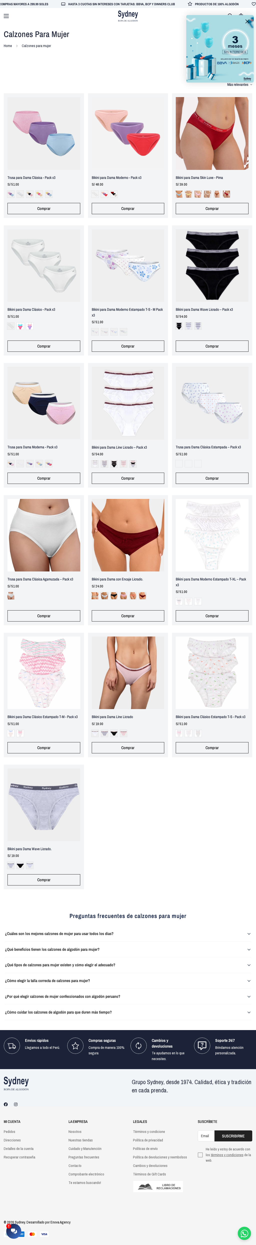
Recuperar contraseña (19, 1157)
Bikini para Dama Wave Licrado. (30, 848)
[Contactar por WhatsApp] (244, 1233)
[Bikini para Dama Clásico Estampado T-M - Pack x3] (44, 673)
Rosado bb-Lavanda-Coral (104, 194)
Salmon (133, 595)
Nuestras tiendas (80, 1140)
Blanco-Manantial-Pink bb (20, 326)
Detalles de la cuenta (19, 1148)
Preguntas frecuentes (83, 1157)
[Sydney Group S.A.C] (128, 16)
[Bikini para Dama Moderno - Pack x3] (128, 133)
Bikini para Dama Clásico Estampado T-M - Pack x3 (43, 716)
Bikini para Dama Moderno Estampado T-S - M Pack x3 (127, 312)
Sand (39, 194)
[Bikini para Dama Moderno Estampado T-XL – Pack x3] (212, 535)
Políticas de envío (145, 1148)
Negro (179, 326)
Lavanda (30, 463)
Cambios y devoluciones (150, 1165)
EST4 (123, 332)
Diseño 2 (188, 463)
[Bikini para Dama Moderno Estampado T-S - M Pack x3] (128, 265)
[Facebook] (6, 1104)
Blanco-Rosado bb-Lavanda (30, 326)
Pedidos (9, 1131)
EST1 (95, 332)
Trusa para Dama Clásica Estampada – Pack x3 (208, 447)
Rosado (198, 194)
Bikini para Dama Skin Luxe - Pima (199, 177)
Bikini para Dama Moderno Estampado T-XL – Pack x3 (211, 581)
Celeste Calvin (179, 194)
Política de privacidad (148, 1140)
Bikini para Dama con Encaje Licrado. (117, 579)
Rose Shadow (123, 595)
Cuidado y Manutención (85, 1148)
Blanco (20, 194)
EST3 (114, 332)
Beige (95, 595)
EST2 (104, 332)
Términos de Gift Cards (149, 1174)
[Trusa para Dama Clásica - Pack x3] (44, 133)
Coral (48, 463)
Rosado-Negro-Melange (133, 464)
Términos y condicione (149, 1131)
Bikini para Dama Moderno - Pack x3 (117, 177)
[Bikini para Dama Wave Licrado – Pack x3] (212, 265)
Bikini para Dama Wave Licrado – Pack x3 (204, 309)
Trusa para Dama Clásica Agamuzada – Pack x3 (40, 579)
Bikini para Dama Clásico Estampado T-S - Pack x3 (211, 716)
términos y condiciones (227, 1154)
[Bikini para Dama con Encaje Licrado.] (128, 535)
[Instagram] (16, 1104)
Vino (226, 194)
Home (8, 45)
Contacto (75, 1165)
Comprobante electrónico (86, 1174)
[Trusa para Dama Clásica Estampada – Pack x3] (212, 403)
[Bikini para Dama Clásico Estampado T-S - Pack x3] (212, 673)
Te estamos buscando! (84, 1182)
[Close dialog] (247, 21)
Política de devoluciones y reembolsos (160, 1157)
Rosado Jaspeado (30, 194)
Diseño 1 (179, 463)
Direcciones (12, 1140)
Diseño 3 (198, 463)
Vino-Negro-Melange (114, 194)
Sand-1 (207, 194)
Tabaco (217, 194)
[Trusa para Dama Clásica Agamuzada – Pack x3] (44, 535)
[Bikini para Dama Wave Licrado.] (44, 804)
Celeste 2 (48, 194)
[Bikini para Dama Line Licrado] (128, 673)
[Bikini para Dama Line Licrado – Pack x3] (128, 403)
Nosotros (75, 1131)
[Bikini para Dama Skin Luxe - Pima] (212, 133)
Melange (198, 326)
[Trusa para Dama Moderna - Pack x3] (44, 403)
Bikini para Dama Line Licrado (112, 716)
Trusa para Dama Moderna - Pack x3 (33, 447)
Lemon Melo (188, 194)
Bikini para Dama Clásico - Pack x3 (31, 309)
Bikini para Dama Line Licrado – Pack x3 (119, 447)
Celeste (10, 194)
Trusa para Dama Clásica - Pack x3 (32, 177)
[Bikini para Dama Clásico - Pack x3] (44, 265)
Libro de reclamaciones (160, 1186)
